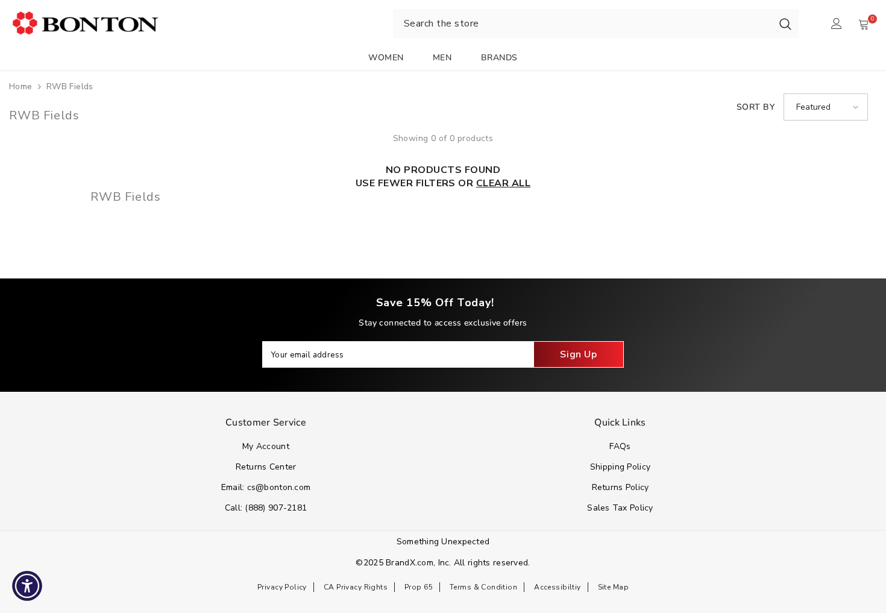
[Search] (785, 23)
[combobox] (582, 23)
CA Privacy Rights (356, 587)
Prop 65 (418, 587)
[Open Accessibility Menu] (27, 586)
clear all (503, 183)
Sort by (755, 107)
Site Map (613, 587)
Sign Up (578, 354)
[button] (826, 107)
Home (21, 86)
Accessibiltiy (557, 587)
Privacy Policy (282, 587)
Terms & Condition (483, 587)
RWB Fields (69, 86)
